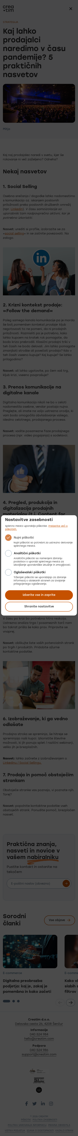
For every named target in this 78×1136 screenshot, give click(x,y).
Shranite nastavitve (39, 606)
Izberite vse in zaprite (39, 595)
